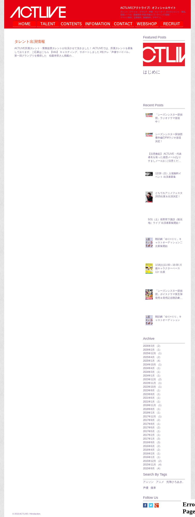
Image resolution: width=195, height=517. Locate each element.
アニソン (148, 481)
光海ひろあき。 (175, 481)
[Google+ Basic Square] (156, 505)
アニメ (160, 481)
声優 (145, 487)
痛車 (153, 487)
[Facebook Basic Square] (145, 505)
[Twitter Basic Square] (151, 505)
